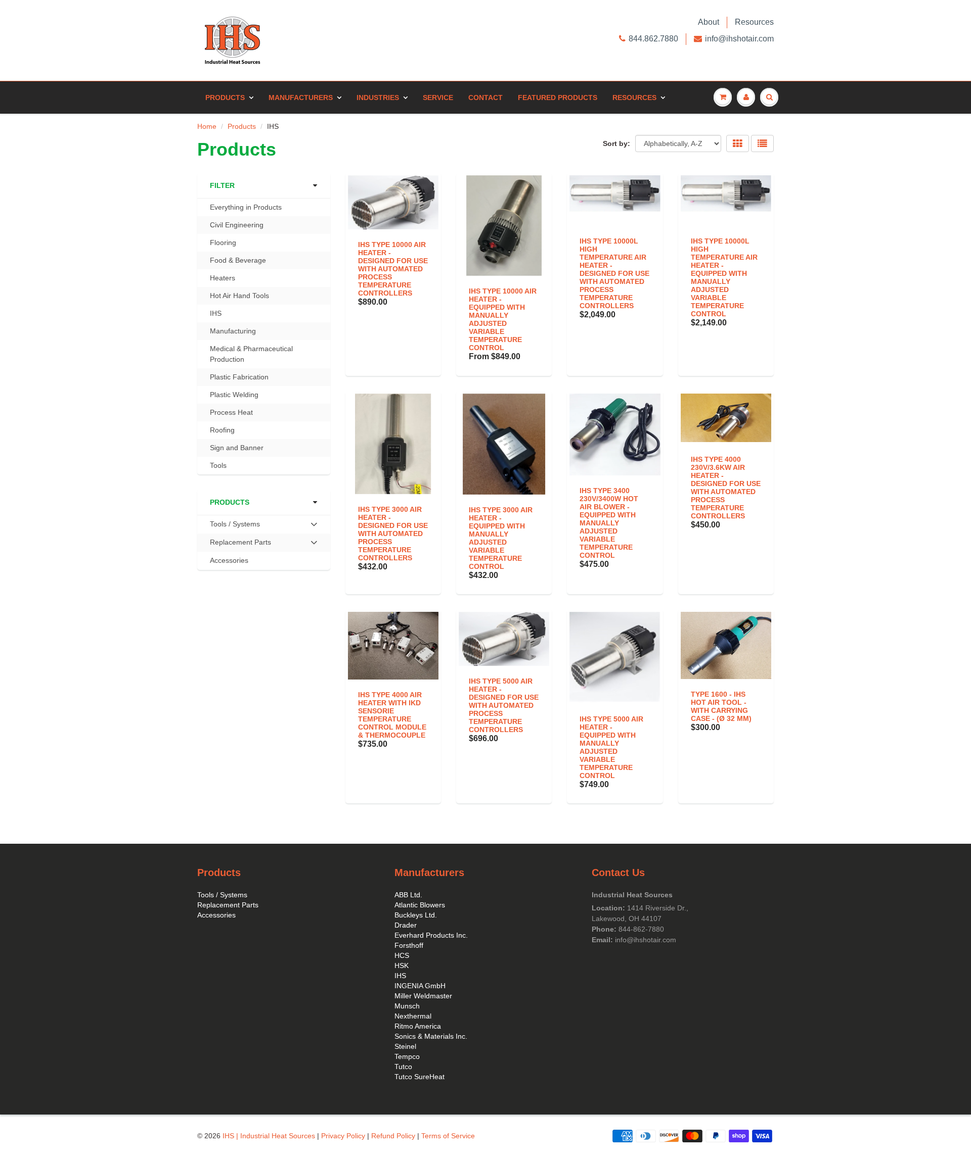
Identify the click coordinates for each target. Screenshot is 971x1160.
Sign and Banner (236, 448)
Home (206, 126)
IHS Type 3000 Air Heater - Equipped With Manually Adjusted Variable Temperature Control (501, 538)
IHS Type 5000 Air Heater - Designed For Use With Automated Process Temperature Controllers (504, 705)
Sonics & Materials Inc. (430, 1036)
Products (225, 97)
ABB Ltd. (408, 895)
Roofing (222, 430)
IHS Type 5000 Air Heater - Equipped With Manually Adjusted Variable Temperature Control (611, 747)
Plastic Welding (234, 395)
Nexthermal (412, 1016)
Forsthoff (408, 945)
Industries (378, 97)
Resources (754, 22)
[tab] (263, 524)
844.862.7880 (653, 38)
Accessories (229, 560)
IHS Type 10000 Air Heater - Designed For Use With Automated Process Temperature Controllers (393, 268)
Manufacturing (233, 331)
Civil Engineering (236, 225)
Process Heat (231, 412)
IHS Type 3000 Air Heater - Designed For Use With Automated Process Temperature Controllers (393, 533)
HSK (401, 965)
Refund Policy (393, 1136)
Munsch (407, 1006)
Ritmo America (417, 1026)
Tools (218, 465)
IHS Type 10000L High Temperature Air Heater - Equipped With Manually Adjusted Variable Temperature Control (724, 277)
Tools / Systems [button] (234, 526)
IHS (216, 313)
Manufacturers (301, 97)
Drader (405, 925)
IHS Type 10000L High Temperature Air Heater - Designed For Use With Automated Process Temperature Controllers (614, 273)
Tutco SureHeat (419, 1077)
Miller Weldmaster (423, 996)
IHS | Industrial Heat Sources (269, 1136)
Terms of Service (448, 1136)
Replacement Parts (227, 905)
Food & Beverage (238, 260)
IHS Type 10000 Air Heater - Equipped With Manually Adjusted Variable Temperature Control (503, 319)
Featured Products (557, 97)
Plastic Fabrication (239, 377)
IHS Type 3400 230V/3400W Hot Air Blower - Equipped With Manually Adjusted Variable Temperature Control (609, 523)
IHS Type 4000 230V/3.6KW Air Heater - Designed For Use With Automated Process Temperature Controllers (726, 487)
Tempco (407, 1056)
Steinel (405, 1046)
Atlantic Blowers (419, 905)
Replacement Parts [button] (240, 544)
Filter (222, 185)
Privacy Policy (343, 1136)
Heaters (222, 278)
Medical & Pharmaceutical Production (251, 354)
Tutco (403, 1066)
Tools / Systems (222, 895)
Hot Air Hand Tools (239, 296)
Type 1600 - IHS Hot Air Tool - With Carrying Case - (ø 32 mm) (721, 706)
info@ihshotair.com (739, 38)
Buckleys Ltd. (415, 915)
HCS (401, 955)
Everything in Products (246, 207)
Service (438, 97)
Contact (485, 97)
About (708, 22)
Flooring (223, 242)
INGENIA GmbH (420, 986)
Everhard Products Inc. (431, 935)
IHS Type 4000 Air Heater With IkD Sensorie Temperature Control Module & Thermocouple (392, 715)
